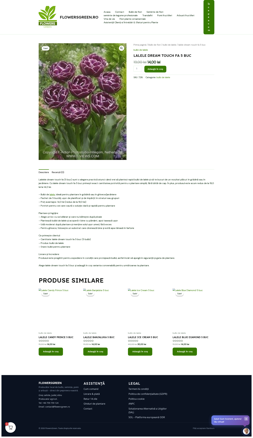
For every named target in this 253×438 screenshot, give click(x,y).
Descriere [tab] (44, 172)
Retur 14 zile (90, 398)
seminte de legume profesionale (121, 15)
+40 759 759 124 (50, 402)
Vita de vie (109, 18)
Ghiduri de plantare (94, 403)
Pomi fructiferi (164, 15)
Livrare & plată (92, 393)
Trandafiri (147, 15)
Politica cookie (137, 398)
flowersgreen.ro (79, 17)
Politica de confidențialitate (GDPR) (148, 393)
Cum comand (91, 389)
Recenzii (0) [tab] (58, 172)
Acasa (107, 11)
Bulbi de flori (135, 11)
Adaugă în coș (155, 69)
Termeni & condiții (139, 389)
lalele (52, 194)
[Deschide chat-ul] (246, 431)
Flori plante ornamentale (133, 18)
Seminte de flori (155, 11)
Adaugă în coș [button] (51, 351)
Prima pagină (140, 44)
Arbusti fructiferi (185, 15)
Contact (119, 11)
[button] (209, 17)
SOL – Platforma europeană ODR (147, 417)
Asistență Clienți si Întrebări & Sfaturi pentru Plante (131, 22)
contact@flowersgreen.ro (57, 406)
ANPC (132, 403)
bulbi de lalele (169, 44)
